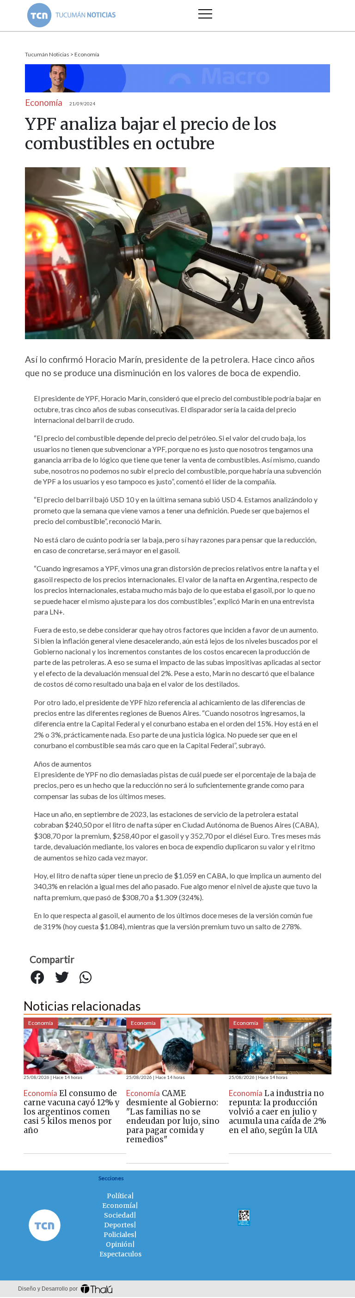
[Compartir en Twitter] (61, 977)
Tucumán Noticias (47, 54)
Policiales (119, 1235)
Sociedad (119, 1215)
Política (119, 1196)
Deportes (119, 1225)
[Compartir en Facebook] (37, 977)
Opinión (119, 1244)
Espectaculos (120, 1254)
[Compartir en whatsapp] (85, 977)
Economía (86, 54)
